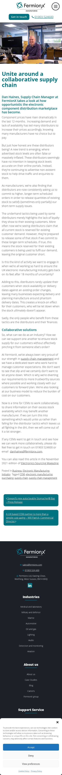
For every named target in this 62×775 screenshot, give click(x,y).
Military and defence (31, 612)
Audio (31, 640)
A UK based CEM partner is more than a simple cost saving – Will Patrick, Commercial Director (29, 517)
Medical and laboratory (31, 606)
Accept (31, 747)
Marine (31, 617)
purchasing (8, 478)
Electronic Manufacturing (36, 470)
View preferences (31, 763)
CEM (22, 474)
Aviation (31, 651)
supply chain (21, 478)
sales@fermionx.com (32, 564)
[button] (57, 721)
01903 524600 (43, 17)
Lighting (31, 634)
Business (17, 470)
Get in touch (19, 17)
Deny (31, 755)
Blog (31, 685)
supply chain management (37, 359)
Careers (31, 691)
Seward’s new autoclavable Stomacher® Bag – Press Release (30, 500)
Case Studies (31, 679)
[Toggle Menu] (55, 6)
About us (31, 674)
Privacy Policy (36, 771)
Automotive (31, 623)
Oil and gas (31, 629)
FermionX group (31, 696)
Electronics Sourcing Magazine (40, 463)
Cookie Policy (24, 771)
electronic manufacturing (39, 474)
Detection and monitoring (31, 645)
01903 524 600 (32, 570)
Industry (6, 474)
